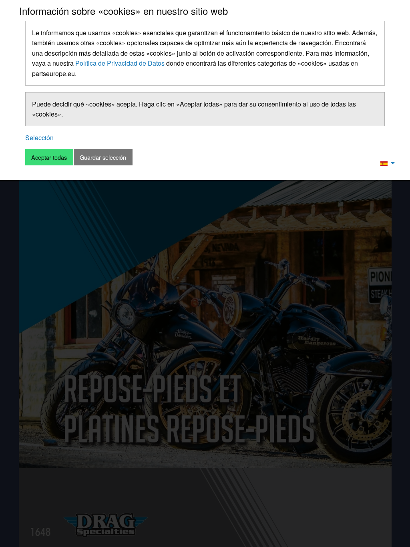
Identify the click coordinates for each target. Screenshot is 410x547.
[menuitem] (385, 163)
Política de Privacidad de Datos (120, 63)
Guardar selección (103, 157)
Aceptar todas (49, 157)
